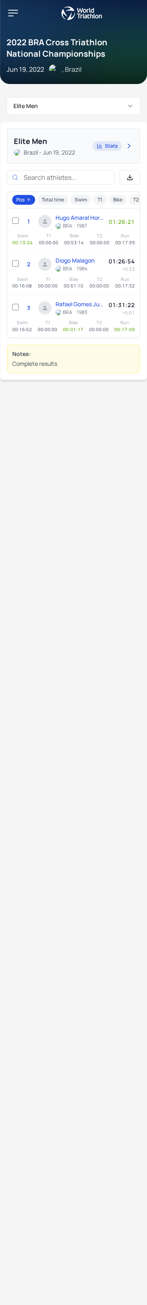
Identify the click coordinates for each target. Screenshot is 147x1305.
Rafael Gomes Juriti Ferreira (80, 304)
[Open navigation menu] (13, 13)
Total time (53, 199)
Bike (117, 199)
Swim (81, 199)
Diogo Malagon (75, 260)
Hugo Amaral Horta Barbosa (80, 217)
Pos (20, 199)
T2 (136, 199)
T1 (100, 199)
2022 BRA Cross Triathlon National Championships (57, 48)
